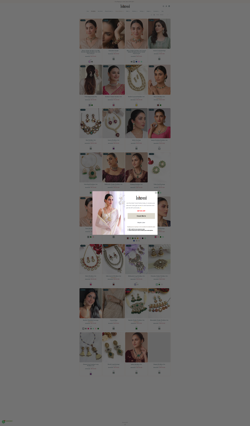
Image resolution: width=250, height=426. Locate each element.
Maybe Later (141, 222)
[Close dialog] (156, 193)
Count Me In (141, 216)
